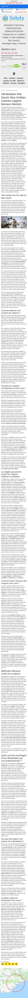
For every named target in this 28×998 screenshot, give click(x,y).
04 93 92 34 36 (9, 53)
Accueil (3, 90)
